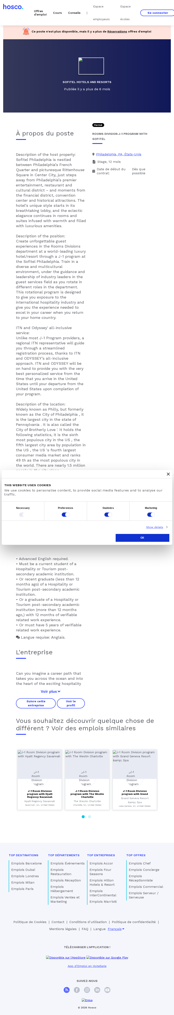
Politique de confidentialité (134, 922)
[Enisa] (87, 1000)
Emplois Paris (22, 889)
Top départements (64, 855)
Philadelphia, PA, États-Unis (118, 154)
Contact (58, 922)
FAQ (85, 929)
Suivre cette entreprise (36, 703)
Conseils (74, 12)
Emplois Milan (22, 882)
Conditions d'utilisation (88, 922)
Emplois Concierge (144, 870)
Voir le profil (71, 703)
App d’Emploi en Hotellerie (87, 966)
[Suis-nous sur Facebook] (77, 990)
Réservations (117, 31)
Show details (154, 527)
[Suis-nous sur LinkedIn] (97, 990)
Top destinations (23, 855)
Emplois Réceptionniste (141, 878)
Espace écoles (125, 13)
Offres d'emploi (40, 12)
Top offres (136, 855)
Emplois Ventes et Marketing (65, 899)
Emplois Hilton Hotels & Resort (102, 882)
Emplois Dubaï (23, 870)
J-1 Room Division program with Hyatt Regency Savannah (39, 794)
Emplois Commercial (146, 887)
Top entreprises (101, 855)
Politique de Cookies (29, 922)
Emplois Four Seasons (100, 872)
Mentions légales (63, 929)
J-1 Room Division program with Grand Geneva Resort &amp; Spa (135, 794)
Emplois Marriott (103, 902)
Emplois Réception (66, 880)
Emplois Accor (101, 863)
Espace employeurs (101, 13)
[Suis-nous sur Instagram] (87, 990)
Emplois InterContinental (103, 893)
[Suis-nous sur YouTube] (107, 990)
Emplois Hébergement (62, 889)
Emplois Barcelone (26, 863)
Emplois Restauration (61, 872)
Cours (57, 12)
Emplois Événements (68, 863)
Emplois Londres (25, 876)
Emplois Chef (140, 863)
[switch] (65, 514)
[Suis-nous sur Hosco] (67, 990)
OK (142, 537)
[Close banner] (168, 474)
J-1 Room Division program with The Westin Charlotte (87, 794)
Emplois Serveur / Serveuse (144, 895)
